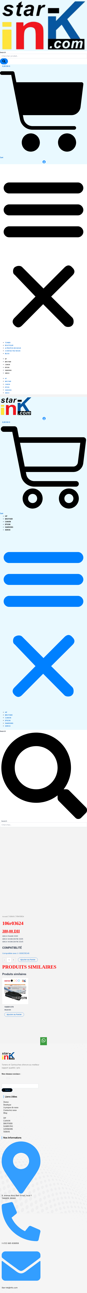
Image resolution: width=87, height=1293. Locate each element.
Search (3, 52)
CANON (7, 365)
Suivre (7, 1090)
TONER (7, 342)
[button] (43, 252)
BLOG (7, 353)
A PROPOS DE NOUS (13, 348)
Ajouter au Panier (27, 960)
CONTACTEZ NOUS (12, 351)
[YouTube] (9, 1078)
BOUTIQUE (9, 345)
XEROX (7, 373)
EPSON (7, 367)
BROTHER (8, 362)
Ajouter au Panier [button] (14, 1014)
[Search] (4, 61)
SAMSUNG (8, 370)
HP (6, 359)
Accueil (5, 916)
